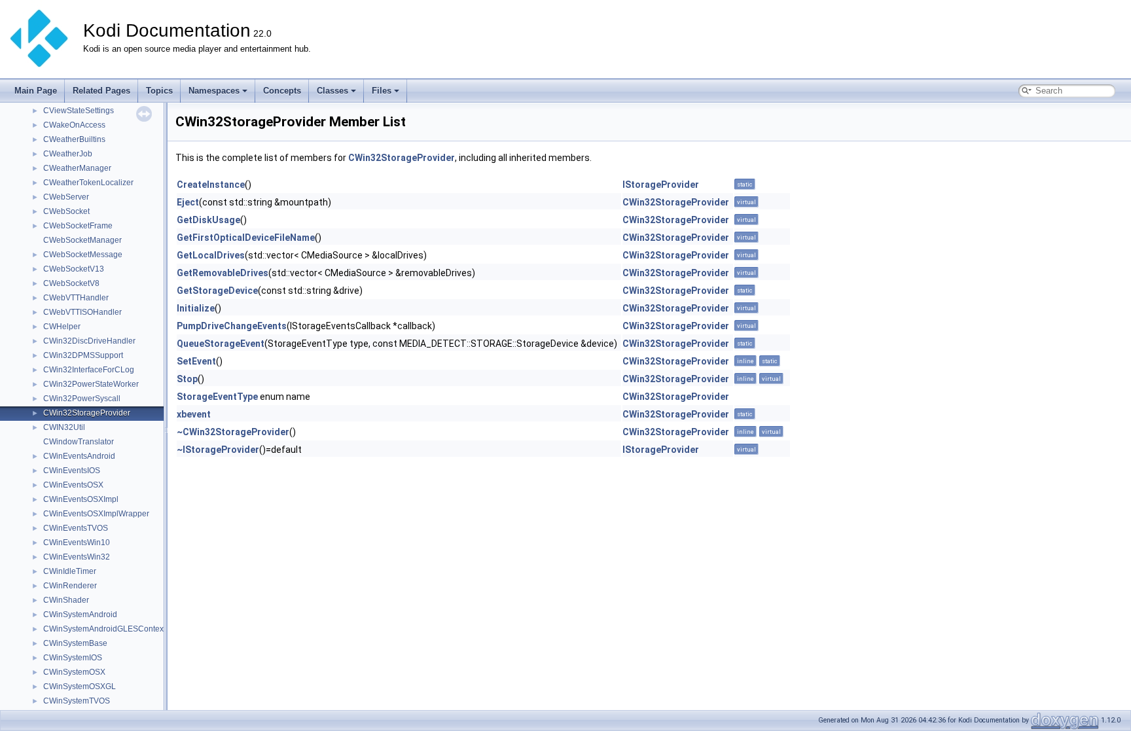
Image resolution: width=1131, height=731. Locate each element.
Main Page (35, 91)
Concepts (282, 91)
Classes (332, 91)
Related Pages (101, 91)
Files (381, 91)
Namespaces (214, 91)
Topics (159, 91)
